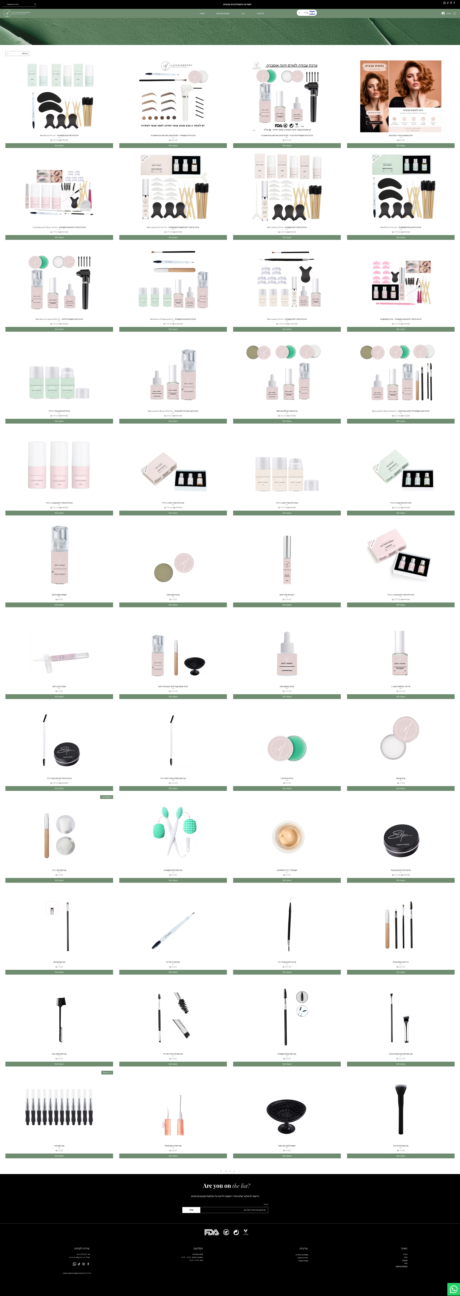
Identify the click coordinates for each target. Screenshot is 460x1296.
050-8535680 (82, 1254)
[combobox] (17, 53)
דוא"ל (266, 1204)
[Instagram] (451, 3)
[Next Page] (220, 1171)
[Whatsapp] (453, 1289)
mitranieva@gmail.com (77, 1257)
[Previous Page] (239, 1171)
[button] (455, 13)
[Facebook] (454, 3)
